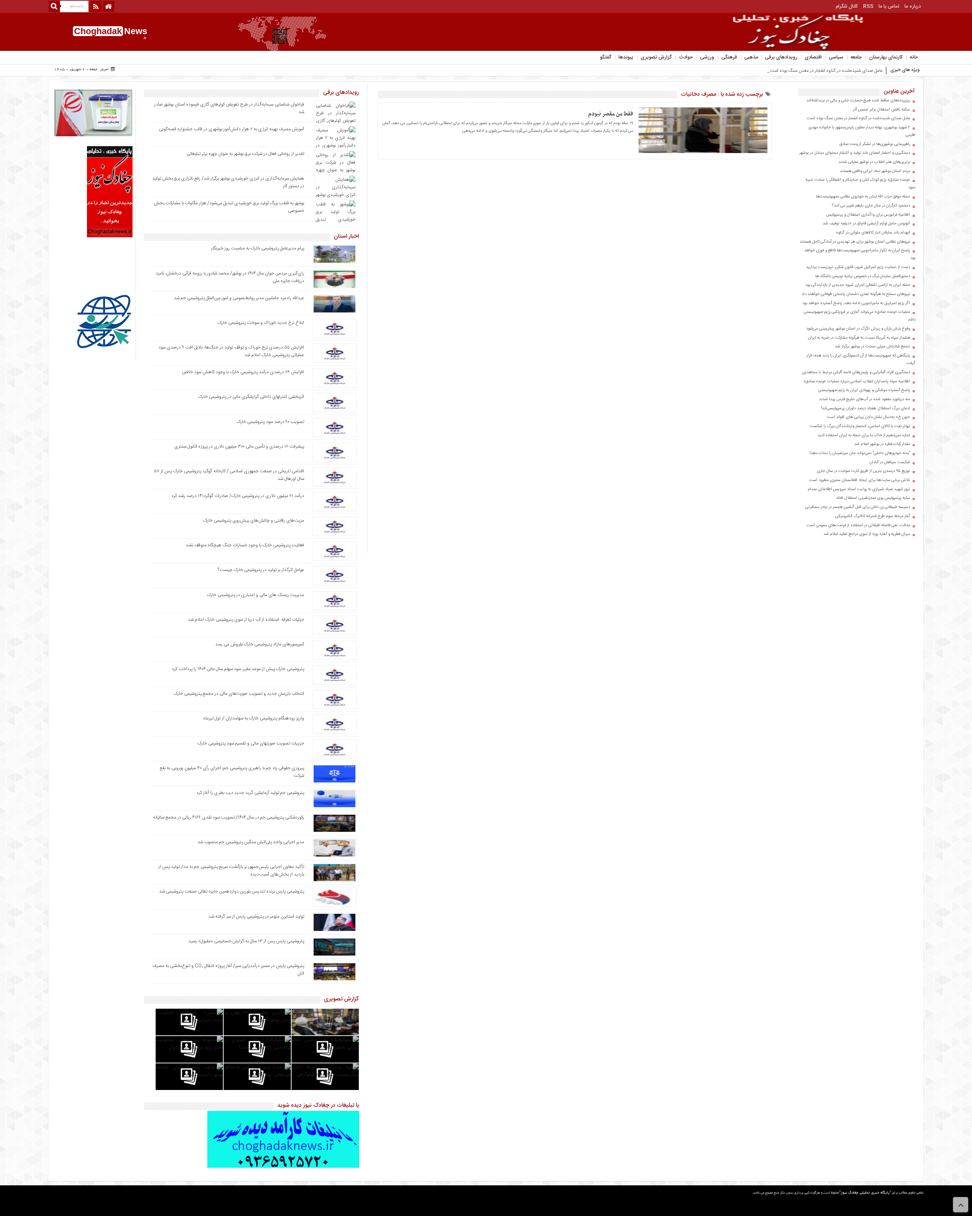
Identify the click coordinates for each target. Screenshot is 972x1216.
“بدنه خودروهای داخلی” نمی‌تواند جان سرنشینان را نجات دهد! (859, 453)
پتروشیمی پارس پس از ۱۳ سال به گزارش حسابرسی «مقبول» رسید (246, 941)
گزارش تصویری (656, 57)
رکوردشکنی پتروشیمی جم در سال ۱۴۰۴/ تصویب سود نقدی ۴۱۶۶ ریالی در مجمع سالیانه (228, 817)
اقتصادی (813, 57)
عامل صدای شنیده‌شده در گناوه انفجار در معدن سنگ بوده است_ (825, 70)
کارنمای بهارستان (886, 57)
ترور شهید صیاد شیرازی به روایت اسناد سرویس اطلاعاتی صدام (859, 489)
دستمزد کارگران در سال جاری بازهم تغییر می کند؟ (871, 205)
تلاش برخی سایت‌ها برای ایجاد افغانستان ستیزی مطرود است (859, 480)
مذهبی (751, 57)
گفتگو (605, 57)
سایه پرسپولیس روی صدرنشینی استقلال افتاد (873, 498)
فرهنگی (729, 57)
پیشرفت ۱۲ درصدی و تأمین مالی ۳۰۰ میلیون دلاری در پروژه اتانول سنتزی (239, 446)
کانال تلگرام (847, 6)
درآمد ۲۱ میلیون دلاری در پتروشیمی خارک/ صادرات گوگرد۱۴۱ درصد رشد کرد (237, 496)
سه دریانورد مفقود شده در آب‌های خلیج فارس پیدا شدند (864, 399)
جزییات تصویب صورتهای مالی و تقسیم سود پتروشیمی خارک (250, 743)
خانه (914, 57)
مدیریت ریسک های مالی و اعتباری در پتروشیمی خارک (255, 595)
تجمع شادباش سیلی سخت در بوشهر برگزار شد (872, 346)
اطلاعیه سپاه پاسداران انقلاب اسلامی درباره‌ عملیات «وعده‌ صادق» (856, 381)
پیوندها (626, 57)
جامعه (856, 57)
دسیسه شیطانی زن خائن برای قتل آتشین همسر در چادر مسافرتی (857, 507)
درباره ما (912, 6)
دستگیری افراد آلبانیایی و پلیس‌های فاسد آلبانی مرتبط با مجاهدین (856, 372)
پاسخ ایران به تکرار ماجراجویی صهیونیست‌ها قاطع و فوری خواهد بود (859, 254)
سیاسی (836, 57)
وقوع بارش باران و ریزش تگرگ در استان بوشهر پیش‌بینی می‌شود (858, 328)
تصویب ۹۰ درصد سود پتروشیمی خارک (270, 422)
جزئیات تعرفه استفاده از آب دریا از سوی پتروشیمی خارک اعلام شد (246, 619)
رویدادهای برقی (781, 57)
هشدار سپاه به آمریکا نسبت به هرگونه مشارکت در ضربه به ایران (859, 337)
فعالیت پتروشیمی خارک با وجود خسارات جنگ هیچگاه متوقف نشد (245, 545)
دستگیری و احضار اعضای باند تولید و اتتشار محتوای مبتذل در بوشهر (854, 153)
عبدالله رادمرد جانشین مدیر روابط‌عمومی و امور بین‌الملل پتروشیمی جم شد (239, 298)
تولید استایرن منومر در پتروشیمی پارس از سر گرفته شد (256, 916)
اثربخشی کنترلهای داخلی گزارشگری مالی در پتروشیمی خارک (250, 397)
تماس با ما (889, 6)
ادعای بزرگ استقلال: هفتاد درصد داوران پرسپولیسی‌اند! (865, 408)
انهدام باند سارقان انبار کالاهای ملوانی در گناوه (873, 232)
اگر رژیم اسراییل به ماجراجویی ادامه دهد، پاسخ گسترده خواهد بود (856, 303)
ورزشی (707, 57)
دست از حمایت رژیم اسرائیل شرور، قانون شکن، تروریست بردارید (858, 267)
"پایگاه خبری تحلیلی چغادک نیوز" (865, 1193)
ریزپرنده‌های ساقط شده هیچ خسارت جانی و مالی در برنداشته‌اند (858, 100)
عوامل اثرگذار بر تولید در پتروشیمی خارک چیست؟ (261, 570)
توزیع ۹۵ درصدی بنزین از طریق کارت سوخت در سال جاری (863, 471)
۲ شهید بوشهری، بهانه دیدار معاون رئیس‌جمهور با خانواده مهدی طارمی (861, 131)
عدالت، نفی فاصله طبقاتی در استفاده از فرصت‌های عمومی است (858, 525)
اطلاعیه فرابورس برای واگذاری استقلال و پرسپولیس (868, 214)
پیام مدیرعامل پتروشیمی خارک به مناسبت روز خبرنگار (257, 248)
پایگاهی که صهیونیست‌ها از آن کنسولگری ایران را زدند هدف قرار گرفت (860, 359)
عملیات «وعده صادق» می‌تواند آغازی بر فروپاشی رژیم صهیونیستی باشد (859, 316)
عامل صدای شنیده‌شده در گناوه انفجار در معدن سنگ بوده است (858, 118)
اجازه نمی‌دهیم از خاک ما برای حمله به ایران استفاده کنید (863, 435)
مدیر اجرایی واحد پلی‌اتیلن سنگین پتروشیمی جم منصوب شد (250, 842)
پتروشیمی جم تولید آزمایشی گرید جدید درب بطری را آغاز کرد (250, 792)
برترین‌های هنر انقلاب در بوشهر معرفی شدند (874, 162)
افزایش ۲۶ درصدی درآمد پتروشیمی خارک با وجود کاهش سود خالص (243, 372)
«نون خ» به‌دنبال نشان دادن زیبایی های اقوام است (868, 417)
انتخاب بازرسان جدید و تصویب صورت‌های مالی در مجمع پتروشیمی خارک (239, 693)
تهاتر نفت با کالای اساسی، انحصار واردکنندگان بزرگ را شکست (859, 426)
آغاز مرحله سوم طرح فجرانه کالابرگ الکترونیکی (872, 516)
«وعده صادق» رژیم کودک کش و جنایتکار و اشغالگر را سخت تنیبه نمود (860, 184)
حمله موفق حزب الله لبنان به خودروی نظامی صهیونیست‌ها (863, 196)
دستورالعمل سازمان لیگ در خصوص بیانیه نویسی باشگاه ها (862, 276)
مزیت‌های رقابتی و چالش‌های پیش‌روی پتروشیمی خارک (253, 520)
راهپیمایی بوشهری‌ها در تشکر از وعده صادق (874, 144)
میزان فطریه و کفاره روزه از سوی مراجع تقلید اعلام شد (867, 534)
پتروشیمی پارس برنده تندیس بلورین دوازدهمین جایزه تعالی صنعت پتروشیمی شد (231, 891)
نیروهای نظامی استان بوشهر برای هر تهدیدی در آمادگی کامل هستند (855, 241)
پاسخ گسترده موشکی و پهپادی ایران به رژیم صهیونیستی (864, 390)
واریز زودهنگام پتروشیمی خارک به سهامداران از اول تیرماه (253, 718)
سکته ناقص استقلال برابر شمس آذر (881, 109)
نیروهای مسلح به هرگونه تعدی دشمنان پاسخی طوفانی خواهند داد (856, 294)
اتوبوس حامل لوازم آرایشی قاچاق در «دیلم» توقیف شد (866, 223)
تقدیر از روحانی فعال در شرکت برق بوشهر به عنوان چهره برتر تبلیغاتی (245, 154)
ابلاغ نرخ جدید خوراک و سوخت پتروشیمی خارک (261, 322)
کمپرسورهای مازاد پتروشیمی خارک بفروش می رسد (259, 644)
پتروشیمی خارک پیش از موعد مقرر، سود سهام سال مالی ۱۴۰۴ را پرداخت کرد (238, 669)
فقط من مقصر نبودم (610, 114)
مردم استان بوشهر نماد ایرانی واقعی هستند (875, 171)
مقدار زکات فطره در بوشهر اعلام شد (882, 444)
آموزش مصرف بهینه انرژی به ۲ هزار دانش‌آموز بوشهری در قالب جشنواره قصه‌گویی (231, 129)
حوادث (686, 57)
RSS (868, 6)
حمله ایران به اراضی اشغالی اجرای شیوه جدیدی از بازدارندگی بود (857, 285)
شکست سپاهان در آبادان (889, 462)
